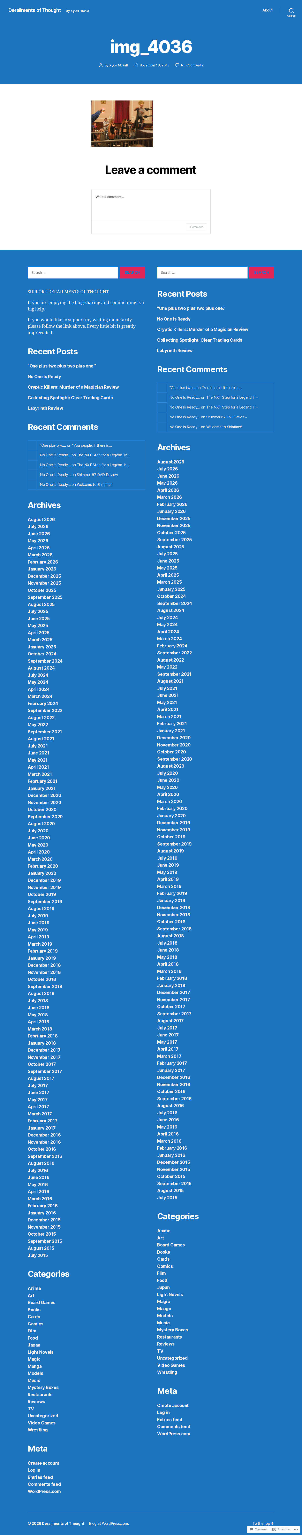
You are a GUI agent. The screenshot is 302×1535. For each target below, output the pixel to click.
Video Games (42, 1422)
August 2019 (41, 908)
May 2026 (38, 540)
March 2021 (40, 774)
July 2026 (38, 526)
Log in (34, 1470)
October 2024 (42, 653)
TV (31, 1408)
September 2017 (45, 1071)
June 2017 (38, 1092)
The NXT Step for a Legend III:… (103, 455)
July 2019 (38, 915)
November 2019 (44, 887)
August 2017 (41, 1078)
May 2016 (38, 1184)
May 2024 (38, 682)
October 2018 (42, 979)
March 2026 (40, 554)
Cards (34, 1316)
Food (33, 1338)
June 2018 (39, 1007)
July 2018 (38, 1000)
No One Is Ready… (55, 455)
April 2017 (38, 1106)
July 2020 (38, 830)
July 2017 (38, 1085)
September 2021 (45, 731)
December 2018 (44, 965)
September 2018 (45, 986)
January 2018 (42, 1043)
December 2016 (44, 1135)
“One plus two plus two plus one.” (62, 366)
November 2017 (44, 1057)
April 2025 (38, 632)
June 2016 (39, 1177)
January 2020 (42, 873)
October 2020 (42, 809)
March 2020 (40, 859)
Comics (35, 1323)
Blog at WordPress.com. (109, 1523)
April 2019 (38, 936)
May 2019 (38, 929)
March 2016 (40, 1198)
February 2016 (43, 1205)
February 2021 (43, 781)
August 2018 (41, 993)
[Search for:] (72, 273)
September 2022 (45, 710)
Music (34, 1380)
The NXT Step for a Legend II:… (103, 465)
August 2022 (41, 717)
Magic (34, 1359)
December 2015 (44, 1219)
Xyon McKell (118, 65)
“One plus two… (53, 445)
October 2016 (42, 1149)
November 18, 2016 (154, 65)
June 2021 (38, 753)
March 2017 (40, 1113)
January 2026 (42, 569)
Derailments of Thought (34, 10)
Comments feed (44, 1484)
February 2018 (43, 1036)
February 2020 (43, 866)
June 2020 (39, 837)
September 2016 (45, 1156)
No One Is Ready (44, 376)
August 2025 (41, 604)
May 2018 (38, 1014)
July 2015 (38, 1255)
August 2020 (41, 823)
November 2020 (44, 802)
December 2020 (44, 795)
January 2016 (42, 1212)
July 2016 (38, 1170)
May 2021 (38, 760)
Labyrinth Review (45, 408)
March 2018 (40, 1029)
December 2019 (44, 880)
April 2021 (38, 767)
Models (35, 1373)
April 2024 (39, 689)
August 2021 (41, 738)
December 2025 (44, 576)
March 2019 (40, 944)
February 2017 (43, 1120)
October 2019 (42, 894)
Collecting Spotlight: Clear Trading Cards (70, 397)
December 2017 (44, 1050)
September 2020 (45, 816)
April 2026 (39, 547)
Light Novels (41, 1352)
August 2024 (41, 668)
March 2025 (40, 639)
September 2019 (45, 901)
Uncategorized (43, 1415)
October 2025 (42, 590)
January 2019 (42, 958)
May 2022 (38, 724)
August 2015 (41, 1248)
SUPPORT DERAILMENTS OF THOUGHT (68, 292)
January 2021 (42, 788)
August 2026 (41, 519)
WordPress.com (44, 1491)
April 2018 (38, 1021)
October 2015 (42, 1234)
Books (34, 1309)
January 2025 (42, 646)
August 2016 (41, 1163)
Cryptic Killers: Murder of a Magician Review (73, 387)
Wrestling (38, 1429)
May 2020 (38, 845)
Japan (34, 1345)
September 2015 (45, 1241)
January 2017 (42, 1128)
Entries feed (40, 1477)
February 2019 (43, 951)
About (267, 10)
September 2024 (45, 661)
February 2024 (43, 703)
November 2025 (44, 583)
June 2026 (39, 533)
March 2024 (40, 696)
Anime (34, 1288)
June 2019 (39, 922)
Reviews (36, 1401)
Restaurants (40, 1394)
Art (31, 1295)
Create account (43, 1463)
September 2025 (45, 597)
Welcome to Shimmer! (95, 484)
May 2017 (38, 1099)
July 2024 (38, 675)
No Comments (192, 65)
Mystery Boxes (43, 1387)
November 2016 (44, 1142)
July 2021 (38, 746)
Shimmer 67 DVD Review (97, 474)
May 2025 (38, 625)
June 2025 (39, 618)
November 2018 (44, 972)
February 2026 (43, 562)
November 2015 (44, 1227)
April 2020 (39, 852)
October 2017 (42, 1064)
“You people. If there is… (92, 445)
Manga (35, 1366)
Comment (196, 227)
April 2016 (38, 1191)
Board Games (41, 1302)
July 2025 (38, 611)
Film (32, 1330)
